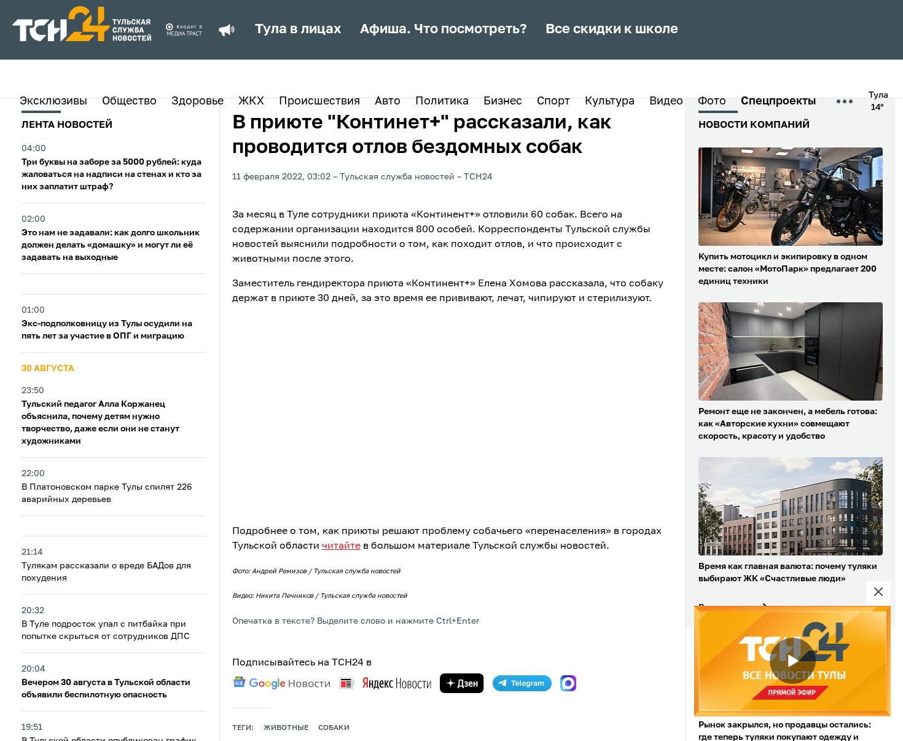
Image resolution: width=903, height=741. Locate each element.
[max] (568, 683)
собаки (334, 728)
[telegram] (522, 683)
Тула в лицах (298, 29)
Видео (666, 101)
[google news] (281, 683)
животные (286, 728)
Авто (388, 101)
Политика (442, 101)
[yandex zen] (462, 683)
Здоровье (197, 101)
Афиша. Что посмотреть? (443, 29)
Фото (712, 101)
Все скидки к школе (611, 29)
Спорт (553, 101)
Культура (610, 101)
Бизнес (502, 101)
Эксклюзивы (53, 101)
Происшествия (319, 101)
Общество (129, 101)
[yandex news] (385, 683)
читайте (341, 546)
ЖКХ (251, 101)
